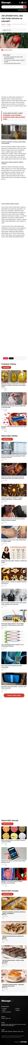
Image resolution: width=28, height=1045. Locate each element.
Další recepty (6, 894)
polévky (6, 1018)
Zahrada (9, 1025)
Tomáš (4, 30)
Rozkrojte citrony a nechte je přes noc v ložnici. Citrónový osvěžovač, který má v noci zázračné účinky (13, 385)
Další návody (6, 823)
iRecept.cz (3, 24)
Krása (7, 1024)
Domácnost (11, 1024)
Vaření (7, 1025)
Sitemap (17, 1010)
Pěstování (3, 1025)
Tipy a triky (24, 1024)
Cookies (17, 1008)
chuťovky (3, 1018)
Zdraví (13, 1025)
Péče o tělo (19, 1024)
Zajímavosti (15, 1031)
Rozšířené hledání (22, 10)
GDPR (4, 1010)
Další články (6, 367)
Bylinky (6, 1031)
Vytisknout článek (8, 49)
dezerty (4, 898)
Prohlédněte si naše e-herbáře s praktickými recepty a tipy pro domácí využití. (14, 117)
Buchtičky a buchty (7, 923)
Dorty (10, 1018)
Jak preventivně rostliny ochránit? (13, 63)
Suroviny (19, 1031)
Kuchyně (15, 1024)
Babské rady (3, 1024)
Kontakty (4, 1008)
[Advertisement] (14, 80)
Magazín (9, 24)
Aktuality (2, 1031)
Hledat (24, 7)
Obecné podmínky (6, 1012)
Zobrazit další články (14, 695)
